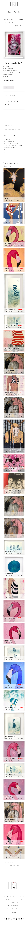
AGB (14, 912)
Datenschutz (18, 912)
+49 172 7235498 (14, 905)
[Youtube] (16, 919)
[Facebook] (6, 919)
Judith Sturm (14, 19)
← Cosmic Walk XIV (8, 22)
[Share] (5, 101)
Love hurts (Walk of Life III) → (16, 26)
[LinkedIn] (11, 919)
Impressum (9, 912)
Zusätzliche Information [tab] (13, 129)
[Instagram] (21, 919)
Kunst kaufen (7, 19)
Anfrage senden (9, 87)
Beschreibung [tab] (9, 125)
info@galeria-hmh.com (14, 908)
